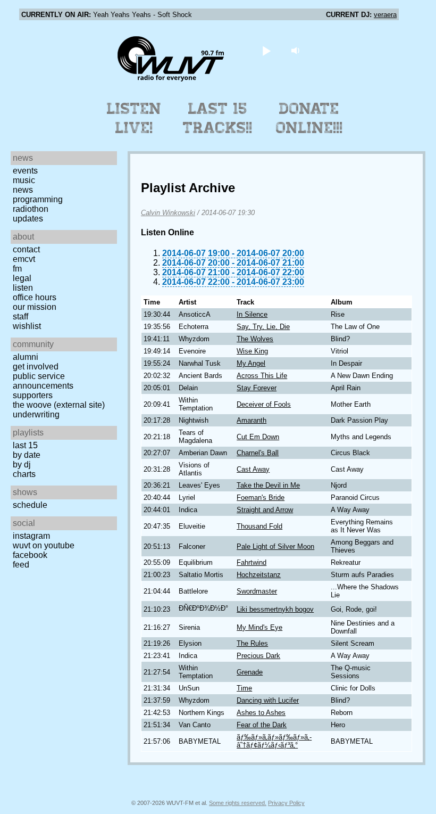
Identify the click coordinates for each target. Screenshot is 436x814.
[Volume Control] (297, 50)
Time (244, 688)
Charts (24, 474)
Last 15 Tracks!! (218, 118)
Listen (23, 287)
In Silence (252, 314)
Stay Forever (256, 388)
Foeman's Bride (260, 497)
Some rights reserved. (237, 803)
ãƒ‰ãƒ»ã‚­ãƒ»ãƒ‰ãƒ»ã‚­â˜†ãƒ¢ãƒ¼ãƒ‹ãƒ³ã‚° (274, 741)
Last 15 (25, 445)
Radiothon (30, 208)
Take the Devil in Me (268, 485)
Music (24, 180)
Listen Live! (134, 118)
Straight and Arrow (265, 510)
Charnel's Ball (258, 453)
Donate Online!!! (309, 118)
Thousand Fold (259, 526)
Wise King (252, 351)
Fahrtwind (251, 562)
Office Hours (34, 297)
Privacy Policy (286, 803)
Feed (21, 564)
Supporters (33, 395)
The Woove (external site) (59, 404)
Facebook (30, 555)
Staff (20, 316)
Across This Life (262, 376)
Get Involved (35, 366)
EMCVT (24, 259)
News (23, 189)
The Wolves (255, 339)
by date (26, 454)
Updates (28, 218)
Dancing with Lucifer (268, 700)
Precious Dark (258, 656)
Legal (22, 278)
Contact (26, 249)
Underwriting (36, 414)
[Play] (267, 50)
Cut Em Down (258, 437)
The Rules (252, 643)
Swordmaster (257, 591)
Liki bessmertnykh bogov (275, 609)
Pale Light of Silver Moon (275, 546)
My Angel (251, 363)
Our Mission (34, 306)
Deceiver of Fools (264, 404)
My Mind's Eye (259, 627)
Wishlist (27, 326)
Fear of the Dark (262, 725)
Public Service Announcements (43, 381)
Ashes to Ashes (261, 713)
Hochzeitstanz (259, 575)
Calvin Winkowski (168, 213)
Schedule (30, 504)
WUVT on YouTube (43, 545)
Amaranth (251, 420)
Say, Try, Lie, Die (263, 327)
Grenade (250, 672)
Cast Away (253, 469)
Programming (38, 199)
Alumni (25, 356)
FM (17, 268)
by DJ (22, 464)
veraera (385, 15)
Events (25, 170)
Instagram (31, 535)
